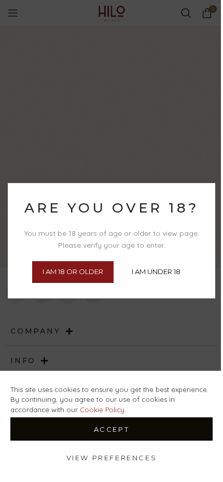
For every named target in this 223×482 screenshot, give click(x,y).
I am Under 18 (156, 272)
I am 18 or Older (73, 272)
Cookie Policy (102, 409)
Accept (112, 429)
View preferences (111, 458)
